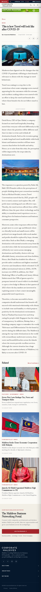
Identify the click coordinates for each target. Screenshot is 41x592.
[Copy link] (37, 38)
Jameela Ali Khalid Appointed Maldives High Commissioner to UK (19, 489)
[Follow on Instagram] (12, 561)
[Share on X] (29, 38)
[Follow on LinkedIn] (16, 561)
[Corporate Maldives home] (7, 5)
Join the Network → (20, 531)
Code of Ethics (13, 588)
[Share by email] (33, 38)
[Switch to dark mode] (30, 5)
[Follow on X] (7, 561)
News (3, 19)
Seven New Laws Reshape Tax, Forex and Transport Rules (17, 398)
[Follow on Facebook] (3, 561)
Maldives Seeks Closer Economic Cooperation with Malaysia (19, 443)
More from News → (33, 363)
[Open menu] (37, 5)
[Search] (34, 5)
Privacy (6, 588)
